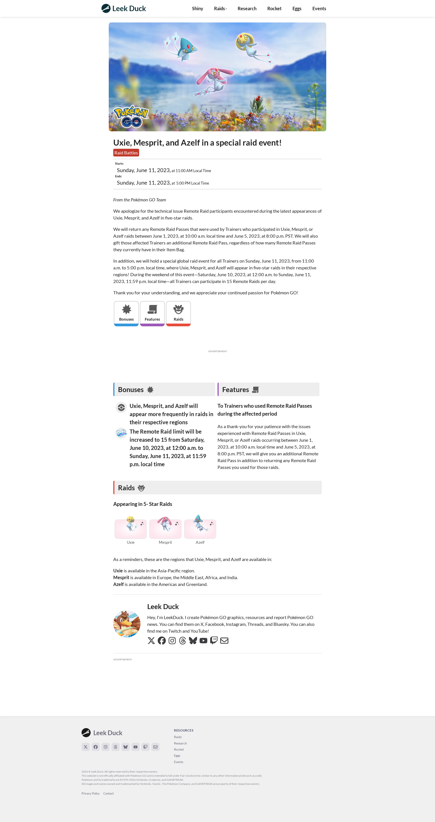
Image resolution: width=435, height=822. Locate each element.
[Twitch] (145, 747)
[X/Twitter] (86, 747)
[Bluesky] (125, 747)
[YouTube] (135, 747)
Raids (178, 737)
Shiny (197, 8)
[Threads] (115, 747)
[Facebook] (96, 747)
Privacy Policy (91, 793)
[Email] (155, 747)
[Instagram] (106, 747)
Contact (108, 793)
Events (319, 8)
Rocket (274, 8)
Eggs (297, 8)
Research (247, 8)
